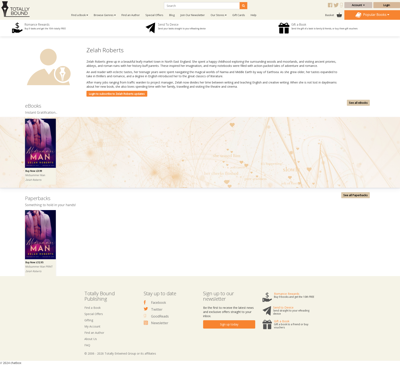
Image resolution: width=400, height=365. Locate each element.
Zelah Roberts (33, 180)
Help (253, 15)
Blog (172, 15)
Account (357, 5)
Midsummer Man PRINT (39, 266)
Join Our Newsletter (192, 15)
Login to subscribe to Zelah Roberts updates (117, 94)
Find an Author (130, 15)
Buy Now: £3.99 (33, 170)
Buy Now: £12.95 (34, 262)
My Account (92, 326)
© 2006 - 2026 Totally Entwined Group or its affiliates (120, 353)
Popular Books (374, 14)
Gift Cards (238, 15)
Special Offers (154, 15)
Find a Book (92, 308)
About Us (90, 339)
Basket (330, 15)
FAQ (87, 345)
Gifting (88, 320)
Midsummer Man (35, 175)
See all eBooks (358, 103)
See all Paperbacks (355, 195)
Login (386, 5)
